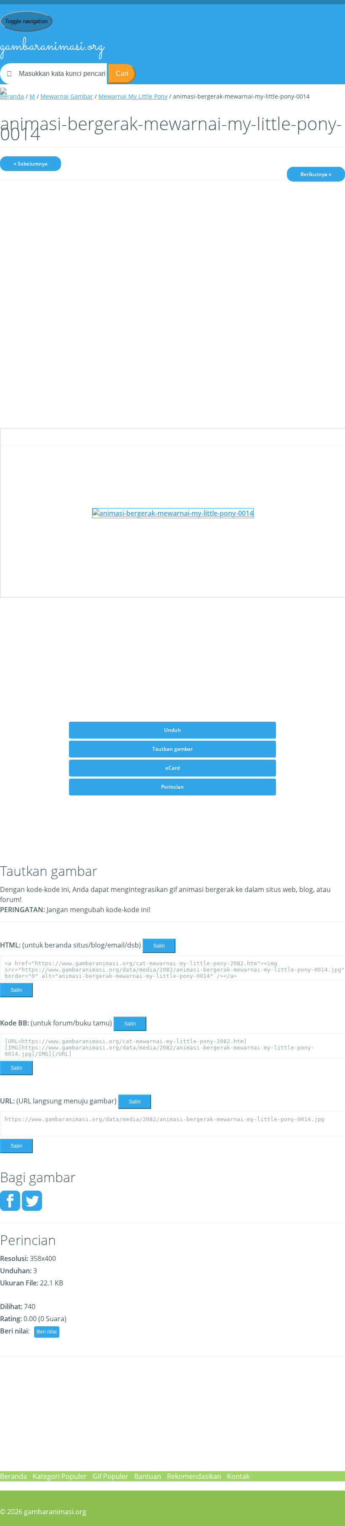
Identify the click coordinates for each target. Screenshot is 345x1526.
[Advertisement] (172, 251)
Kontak (238, 1476)
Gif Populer (110, 1476)
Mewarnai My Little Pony (132, 96)
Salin (159, 946)
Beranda (12, 96)
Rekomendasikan (194, 1476)
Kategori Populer (60, 1476)
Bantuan (147, 1476)
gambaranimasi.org (52, 46)
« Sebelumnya (30, 163)
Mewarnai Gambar (66, 96)
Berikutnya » (316, 174)
